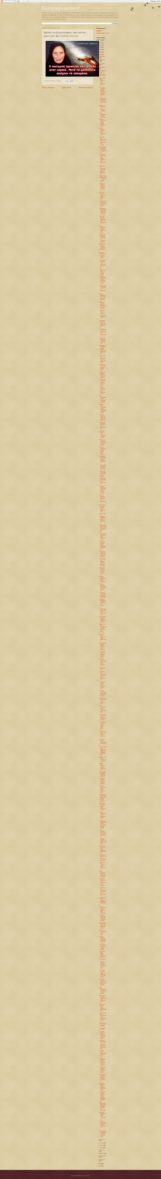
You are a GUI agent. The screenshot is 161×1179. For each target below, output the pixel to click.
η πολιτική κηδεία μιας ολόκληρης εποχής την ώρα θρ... (102, 918)
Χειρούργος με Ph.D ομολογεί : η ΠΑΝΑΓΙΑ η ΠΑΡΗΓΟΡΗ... (102, 901)
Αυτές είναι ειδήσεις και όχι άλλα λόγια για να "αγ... (102, 255)
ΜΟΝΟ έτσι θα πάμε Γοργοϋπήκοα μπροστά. (102, 759)
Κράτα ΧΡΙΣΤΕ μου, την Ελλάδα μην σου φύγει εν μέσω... (102, 305)
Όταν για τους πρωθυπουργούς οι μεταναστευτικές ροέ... (102, 717)
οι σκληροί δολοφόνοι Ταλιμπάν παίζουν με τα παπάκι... (102, 602)
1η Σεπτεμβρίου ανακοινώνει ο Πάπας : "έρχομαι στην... (102, 1133)
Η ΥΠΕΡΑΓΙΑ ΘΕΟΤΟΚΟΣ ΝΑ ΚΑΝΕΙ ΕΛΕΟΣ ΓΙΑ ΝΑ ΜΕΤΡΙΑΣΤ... (102, 159)
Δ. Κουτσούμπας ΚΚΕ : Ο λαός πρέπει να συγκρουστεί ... (102, 331)
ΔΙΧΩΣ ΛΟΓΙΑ (102, 513)
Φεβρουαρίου (102, 1156)
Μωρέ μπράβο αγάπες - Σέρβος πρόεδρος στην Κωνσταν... (102, 646)
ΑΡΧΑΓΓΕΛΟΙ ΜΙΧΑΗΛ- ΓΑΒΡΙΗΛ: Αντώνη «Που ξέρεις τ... (102, 1078)
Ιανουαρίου (102, 1159)
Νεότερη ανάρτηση (48, 87)
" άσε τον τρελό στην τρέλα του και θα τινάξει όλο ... (102, 734)
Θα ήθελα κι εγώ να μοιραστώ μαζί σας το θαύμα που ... (102, 247)
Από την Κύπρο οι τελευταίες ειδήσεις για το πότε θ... (102, 939)
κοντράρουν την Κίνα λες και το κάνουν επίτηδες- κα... (102, 571)
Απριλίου (101, 1150)
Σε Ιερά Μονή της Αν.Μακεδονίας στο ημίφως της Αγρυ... (102, 359)
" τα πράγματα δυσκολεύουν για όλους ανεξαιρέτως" (102, 101)
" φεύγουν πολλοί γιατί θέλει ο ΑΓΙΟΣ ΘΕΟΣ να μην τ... (102, 789)
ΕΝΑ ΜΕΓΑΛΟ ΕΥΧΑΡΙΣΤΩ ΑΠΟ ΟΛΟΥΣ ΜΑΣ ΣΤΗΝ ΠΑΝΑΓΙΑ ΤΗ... (102, 349)
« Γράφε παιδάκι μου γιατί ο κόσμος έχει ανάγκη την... (102, 815)
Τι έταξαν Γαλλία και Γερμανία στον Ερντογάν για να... (102, 390)
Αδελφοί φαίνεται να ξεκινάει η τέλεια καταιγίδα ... (102, 579)
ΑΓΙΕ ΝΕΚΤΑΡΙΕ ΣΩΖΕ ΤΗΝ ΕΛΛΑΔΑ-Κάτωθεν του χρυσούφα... (102, 1106)
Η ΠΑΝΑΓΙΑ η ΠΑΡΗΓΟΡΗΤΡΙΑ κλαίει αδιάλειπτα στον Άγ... (102, 211)
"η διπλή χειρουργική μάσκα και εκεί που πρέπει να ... (102, 1124)
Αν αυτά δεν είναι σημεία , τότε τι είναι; (102, 932)
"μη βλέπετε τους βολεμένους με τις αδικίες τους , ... (102, 866)
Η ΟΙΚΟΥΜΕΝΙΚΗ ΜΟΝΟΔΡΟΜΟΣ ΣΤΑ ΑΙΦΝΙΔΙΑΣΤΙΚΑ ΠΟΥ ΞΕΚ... (102, 750)
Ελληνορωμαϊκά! (61, 7)
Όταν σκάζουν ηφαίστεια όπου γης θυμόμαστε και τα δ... (102, 619)
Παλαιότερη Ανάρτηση (85, 87)
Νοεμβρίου (101, 60)
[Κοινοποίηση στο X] (69, 81)
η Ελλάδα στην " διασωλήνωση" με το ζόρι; (102, 1053)
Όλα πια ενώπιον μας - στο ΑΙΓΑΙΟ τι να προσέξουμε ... (102, 498)
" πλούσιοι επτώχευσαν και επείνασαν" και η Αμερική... (102, 882)
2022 (99, 52)
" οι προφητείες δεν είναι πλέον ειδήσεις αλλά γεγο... (102, 725)
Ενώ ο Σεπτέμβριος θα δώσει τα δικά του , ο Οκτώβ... (102, 990)
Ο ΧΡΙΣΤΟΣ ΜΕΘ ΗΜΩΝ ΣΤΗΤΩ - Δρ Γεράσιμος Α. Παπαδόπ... (102, 955)
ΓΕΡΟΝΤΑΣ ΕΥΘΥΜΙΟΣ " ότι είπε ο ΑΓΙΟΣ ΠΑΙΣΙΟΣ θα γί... (102, 459)
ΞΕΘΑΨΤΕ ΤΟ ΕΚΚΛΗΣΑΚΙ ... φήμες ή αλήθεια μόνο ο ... (102, 178)
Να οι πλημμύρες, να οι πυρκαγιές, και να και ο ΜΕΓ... (102, 709)
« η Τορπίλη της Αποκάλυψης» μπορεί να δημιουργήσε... (102, 891)
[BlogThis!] (68, 81)
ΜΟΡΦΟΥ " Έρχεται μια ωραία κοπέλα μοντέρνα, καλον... (102, 123)
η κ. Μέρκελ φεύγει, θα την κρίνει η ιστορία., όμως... (102, 367)
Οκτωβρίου (102, 63)
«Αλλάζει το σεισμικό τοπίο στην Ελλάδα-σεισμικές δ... (102, 187)
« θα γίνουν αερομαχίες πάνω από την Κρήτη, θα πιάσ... (102, 554)
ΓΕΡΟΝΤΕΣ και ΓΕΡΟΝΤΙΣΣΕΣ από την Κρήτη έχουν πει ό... (102, 675)
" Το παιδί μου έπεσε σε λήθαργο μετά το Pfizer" (102, 654)
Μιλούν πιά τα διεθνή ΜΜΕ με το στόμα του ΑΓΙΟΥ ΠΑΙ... (102, 527)
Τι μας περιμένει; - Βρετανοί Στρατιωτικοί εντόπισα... (102, 874)
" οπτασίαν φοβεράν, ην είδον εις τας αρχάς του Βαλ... (102, 841)
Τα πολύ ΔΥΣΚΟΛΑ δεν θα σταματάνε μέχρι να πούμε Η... (102, 1061)
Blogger (87, 1175)
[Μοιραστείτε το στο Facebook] (71, 81)
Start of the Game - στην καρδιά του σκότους (102, 741)
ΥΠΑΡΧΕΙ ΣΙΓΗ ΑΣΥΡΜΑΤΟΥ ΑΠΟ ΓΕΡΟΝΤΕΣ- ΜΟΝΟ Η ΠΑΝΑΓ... (102, 408)
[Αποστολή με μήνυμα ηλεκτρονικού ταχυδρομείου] (66, 81)
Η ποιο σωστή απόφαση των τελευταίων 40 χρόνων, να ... (102, 263)
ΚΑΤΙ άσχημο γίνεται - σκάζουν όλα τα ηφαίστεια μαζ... (102, 508)
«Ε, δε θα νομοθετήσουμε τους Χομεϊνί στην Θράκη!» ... (102, 450)
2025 (99, 45)
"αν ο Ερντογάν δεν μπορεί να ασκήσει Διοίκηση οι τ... (102, 833)
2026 (99, 42)
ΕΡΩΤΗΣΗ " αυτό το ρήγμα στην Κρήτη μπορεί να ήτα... (102, 196)
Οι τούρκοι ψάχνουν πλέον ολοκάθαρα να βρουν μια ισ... (102, 1035)
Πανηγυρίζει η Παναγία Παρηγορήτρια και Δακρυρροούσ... (102, 999)
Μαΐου (101, 1147)
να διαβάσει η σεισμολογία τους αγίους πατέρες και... (102, 204)
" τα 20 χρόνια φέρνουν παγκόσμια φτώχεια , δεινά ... (102, 1069)
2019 (99, 1166)
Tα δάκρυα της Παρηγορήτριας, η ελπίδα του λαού (102, 701)
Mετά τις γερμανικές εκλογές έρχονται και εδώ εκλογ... (102, 229)
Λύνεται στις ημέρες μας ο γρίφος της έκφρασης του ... (102, 341)
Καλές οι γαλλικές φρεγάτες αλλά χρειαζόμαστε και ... (102, 131)
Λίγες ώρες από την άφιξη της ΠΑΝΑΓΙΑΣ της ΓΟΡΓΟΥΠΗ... (102, 220)
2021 (99, 54)
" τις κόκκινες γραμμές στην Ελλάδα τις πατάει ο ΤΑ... (102, 685)
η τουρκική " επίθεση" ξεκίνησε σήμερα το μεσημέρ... (102, 781)
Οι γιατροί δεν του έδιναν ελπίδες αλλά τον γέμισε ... (102, 382)
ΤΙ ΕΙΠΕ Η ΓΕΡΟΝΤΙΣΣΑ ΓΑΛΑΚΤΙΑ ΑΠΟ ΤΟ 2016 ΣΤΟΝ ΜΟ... (102, 1044)
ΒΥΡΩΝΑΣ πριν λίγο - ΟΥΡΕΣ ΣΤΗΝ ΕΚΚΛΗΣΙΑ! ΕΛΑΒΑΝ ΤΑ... (102, 545)
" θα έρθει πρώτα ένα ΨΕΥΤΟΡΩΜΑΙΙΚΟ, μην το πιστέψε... (102, 489)
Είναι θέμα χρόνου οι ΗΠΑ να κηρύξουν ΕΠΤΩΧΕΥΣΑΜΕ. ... (102, 1086)
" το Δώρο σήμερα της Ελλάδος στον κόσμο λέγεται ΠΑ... (102, 965)
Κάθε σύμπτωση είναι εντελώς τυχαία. (102, 271)
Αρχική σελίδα (66, 87)
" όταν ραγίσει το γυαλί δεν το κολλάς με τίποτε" (102, 467)
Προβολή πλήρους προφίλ (102, 33)
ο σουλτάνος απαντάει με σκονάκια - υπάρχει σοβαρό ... (102, 946)
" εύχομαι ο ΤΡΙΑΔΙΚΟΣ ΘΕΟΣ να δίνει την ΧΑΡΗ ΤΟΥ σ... (102, 519)
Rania (99, 31)
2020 (99, 1163)
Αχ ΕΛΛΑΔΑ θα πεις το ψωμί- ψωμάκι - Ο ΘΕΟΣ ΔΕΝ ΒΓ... (102, 849)
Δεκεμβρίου (102, 56)
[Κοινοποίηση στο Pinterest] (72, 81)
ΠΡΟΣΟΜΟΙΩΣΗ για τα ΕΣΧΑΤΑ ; (102, 1024)
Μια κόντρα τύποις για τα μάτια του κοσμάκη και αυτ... (102, 442)
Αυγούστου (102, 1139)
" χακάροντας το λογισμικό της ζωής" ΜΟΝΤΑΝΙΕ (102, 594)
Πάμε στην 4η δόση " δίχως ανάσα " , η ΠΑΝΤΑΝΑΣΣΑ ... (102, 1007)
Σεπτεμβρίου (102, 67)
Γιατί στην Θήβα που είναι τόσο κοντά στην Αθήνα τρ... (102, 417)
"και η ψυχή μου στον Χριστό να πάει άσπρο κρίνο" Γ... (102, 323)
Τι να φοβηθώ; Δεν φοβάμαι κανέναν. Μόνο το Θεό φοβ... (102, 562)
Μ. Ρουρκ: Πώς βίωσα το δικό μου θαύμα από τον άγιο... (102, 693)
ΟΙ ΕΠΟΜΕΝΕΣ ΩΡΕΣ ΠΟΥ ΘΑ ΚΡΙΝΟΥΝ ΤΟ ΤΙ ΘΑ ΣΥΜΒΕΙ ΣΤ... (102, 91)
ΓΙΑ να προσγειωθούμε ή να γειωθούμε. (102, 115)
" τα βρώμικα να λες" (102, 1029)
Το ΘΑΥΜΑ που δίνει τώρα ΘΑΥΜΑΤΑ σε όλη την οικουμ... (102, 974)
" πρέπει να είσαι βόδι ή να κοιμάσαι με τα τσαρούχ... (102, 474)
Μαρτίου (101, 1153)
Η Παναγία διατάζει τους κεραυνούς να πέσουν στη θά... (102, 434)
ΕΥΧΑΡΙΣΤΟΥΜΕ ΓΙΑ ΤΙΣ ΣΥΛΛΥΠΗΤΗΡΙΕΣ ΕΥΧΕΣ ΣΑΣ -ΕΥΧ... (102, 798)
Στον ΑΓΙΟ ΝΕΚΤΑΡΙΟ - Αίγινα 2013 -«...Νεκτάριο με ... (102, 1115)
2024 (99, 47)
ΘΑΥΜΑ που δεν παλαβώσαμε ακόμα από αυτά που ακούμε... (102, 628)
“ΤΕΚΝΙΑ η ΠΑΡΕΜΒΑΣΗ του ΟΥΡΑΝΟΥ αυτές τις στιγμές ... (102, 280)
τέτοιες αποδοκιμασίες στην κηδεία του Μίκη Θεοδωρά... (102, 910)
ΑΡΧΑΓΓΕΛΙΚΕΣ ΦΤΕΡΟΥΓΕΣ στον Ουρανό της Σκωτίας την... (102, 1017)
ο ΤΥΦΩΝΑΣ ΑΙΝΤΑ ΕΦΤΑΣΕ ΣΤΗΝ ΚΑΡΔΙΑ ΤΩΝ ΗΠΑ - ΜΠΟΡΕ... (102, 1096)
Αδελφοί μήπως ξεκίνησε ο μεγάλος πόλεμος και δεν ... (102, 767)
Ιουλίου (101, 1143)
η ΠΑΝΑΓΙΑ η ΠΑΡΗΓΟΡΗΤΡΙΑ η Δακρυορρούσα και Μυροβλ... (102, 824)
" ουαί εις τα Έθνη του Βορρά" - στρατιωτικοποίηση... (102, 374)
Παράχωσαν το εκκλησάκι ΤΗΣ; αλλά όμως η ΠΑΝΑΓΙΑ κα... (102, 169)
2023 (99, 49)
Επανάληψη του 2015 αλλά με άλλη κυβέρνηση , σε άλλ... (102, 807)
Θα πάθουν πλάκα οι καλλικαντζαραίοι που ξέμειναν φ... (102, 982)
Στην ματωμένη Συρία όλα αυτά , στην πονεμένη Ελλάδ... (102, 925)
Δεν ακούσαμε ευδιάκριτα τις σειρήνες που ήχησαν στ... (102, 149)
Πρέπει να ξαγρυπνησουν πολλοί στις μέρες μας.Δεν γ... (102, 296)
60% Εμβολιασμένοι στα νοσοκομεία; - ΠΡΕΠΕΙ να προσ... (102, 399)
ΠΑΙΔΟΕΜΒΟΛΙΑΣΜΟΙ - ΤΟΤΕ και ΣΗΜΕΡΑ (102, 774)
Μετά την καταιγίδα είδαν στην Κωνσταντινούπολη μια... (102, 587)
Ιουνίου (101, 1145)
